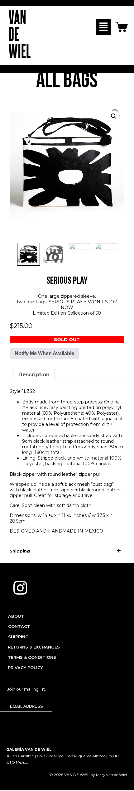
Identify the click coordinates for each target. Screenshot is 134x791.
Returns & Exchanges (34, 646)
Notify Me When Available (44, 353)
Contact (19, 626)
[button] (103, 27)
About (16, 616)
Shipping (18, 636)
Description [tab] (34, 375)
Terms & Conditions (32, 657)
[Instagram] (20, 587)
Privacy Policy (25, 667)
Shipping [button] (20, 550)
